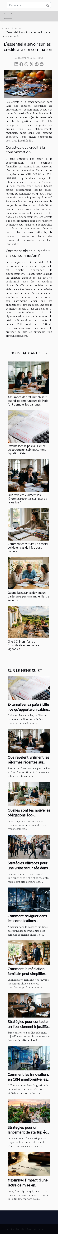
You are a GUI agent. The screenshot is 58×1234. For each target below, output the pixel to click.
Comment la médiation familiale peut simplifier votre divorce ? (26, 974)
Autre (17, 28)
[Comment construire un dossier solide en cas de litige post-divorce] (28, 524)
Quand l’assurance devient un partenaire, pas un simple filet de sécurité (28, 596)
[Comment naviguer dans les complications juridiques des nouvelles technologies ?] (29, 899)
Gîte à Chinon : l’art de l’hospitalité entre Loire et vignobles (24, 645)
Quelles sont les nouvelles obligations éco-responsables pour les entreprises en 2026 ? (29, 817)
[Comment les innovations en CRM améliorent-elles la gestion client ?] (29, 1058)
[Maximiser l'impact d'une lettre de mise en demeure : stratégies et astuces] (29, 1163)
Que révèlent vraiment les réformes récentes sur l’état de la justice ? (27, 499)
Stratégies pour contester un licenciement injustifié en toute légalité (28, 1027)
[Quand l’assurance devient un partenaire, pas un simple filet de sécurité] (28, 573)
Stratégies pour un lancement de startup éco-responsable (29, 1132)
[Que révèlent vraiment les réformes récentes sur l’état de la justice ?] (28, 475)
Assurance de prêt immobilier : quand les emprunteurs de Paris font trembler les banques (28, 401)
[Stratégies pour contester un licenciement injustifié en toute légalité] (29, 1005)
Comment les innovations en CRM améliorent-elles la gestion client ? (28, 1080)
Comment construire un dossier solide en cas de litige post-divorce (28, 548)
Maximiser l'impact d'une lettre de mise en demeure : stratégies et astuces (28, 1187)
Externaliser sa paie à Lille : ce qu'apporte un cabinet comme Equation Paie (27, 450)
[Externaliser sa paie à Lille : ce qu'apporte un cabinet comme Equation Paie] (28, 426)
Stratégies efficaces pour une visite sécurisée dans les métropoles (28, 868)
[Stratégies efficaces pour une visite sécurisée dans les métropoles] (29, 846)
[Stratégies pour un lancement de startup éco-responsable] (29, 1111)
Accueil (6, 28)
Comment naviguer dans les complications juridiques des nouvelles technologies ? (27, 923)
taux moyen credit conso (26, 186)
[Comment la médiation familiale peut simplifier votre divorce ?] (29, 952)
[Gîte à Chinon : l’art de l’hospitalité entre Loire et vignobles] (28, 622)
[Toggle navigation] (8, 16)
